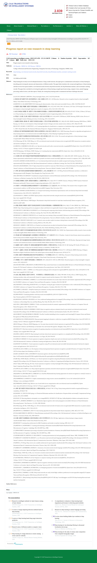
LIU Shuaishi (16, 66)
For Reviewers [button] (57, 26)
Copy (9, 43)
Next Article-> (22, 35)
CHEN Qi (38, 66)
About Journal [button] (18, 26)
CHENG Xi (24, 66)
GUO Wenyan (31, 66)
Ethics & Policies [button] (81, 26)
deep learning (16, 72)
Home (8, 26)
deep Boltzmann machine (54, 72)
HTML (24, 54)
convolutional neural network (28, 72)
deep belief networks (42, 72)
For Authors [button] (44, 26)
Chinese (9, 30)
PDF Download (13, 54)
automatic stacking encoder (69, 72)
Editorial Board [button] (31, 26)
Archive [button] (68, 26)
